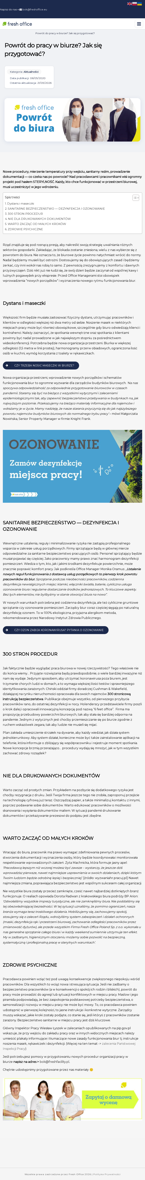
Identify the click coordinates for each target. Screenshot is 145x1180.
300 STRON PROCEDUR (25, 214)
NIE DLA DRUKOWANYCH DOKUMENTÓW (39, 219)
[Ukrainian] (139, 3)
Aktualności (31, 71)
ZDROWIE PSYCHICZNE (25, 229)
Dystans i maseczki (20, 203)
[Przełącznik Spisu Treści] (134, 198)
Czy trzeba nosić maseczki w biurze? (44, 365)
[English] (129, 3)
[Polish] (134, 3)
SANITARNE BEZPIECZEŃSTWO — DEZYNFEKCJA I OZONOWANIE (56, 208)
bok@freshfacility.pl (54, 1062)
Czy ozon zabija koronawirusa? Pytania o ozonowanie (59, 630)
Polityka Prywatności (107, 1174)
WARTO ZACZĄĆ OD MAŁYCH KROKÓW (37, 224)
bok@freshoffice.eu (34, 9)
